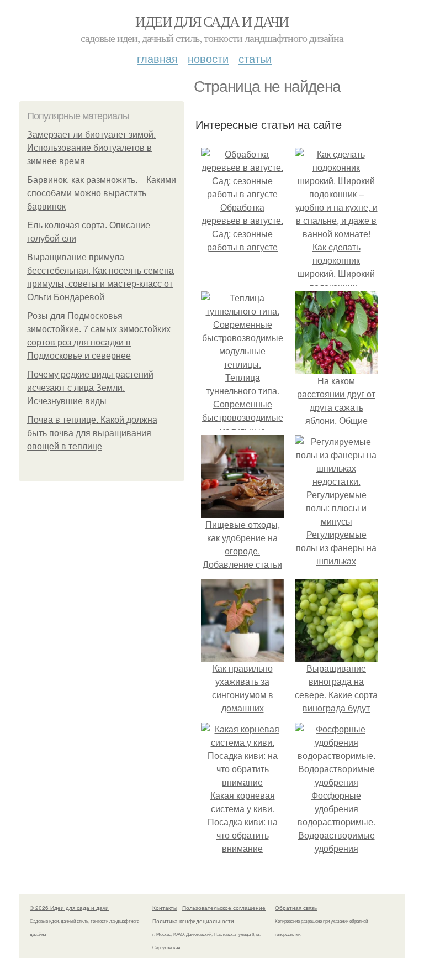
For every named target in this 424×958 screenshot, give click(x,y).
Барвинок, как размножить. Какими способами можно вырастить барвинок (101, 193)
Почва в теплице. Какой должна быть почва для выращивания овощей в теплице (92, 433)
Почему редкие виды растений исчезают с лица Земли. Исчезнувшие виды (90, 388)
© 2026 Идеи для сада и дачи (69, 908)
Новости (208, 58)
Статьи (255, 58)
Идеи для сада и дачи (211, 21)
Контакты (164, 908)
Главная (157, 58)
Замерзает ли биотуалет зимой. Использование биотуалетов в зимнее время (91, 148)
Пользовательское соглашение (224, 908)
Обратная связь (296, 908)
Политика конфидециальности (193, 921)
